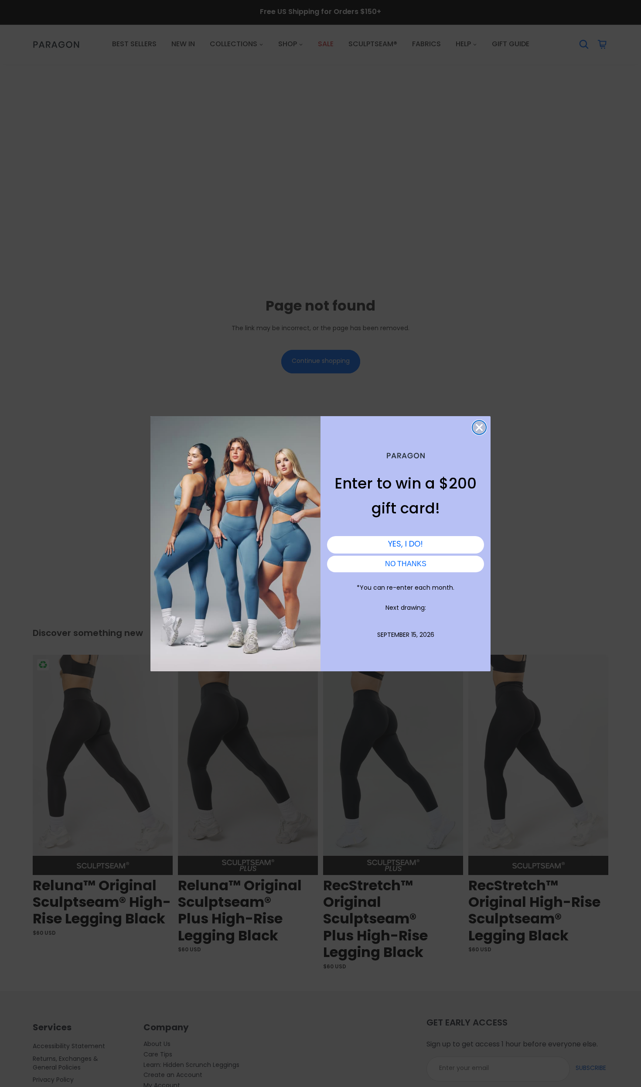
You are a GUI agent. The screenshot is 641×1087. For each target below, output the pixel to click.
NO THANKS (405, 563)
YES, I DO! (405, 544)
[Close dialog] (479, 427)
